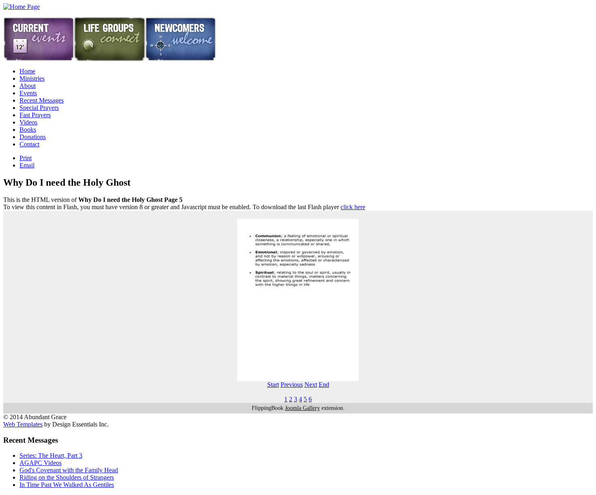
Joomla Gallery (302, 408)
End (324, 384)
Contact (29, 144)
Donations (32, 136)
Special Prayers (39, 107)
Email (26, 165)
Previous (292, 384)
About (27, 85)
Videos (28, 122)
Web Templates (23, 424)
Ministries (32, 78)
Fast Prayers (35, 114)
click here (353, 207)
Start (273, 384)
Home (27, 71)
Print (25, 157)
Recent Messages (41, 100)
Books (27, 129)
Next (310, 384)
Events (28, 93)
